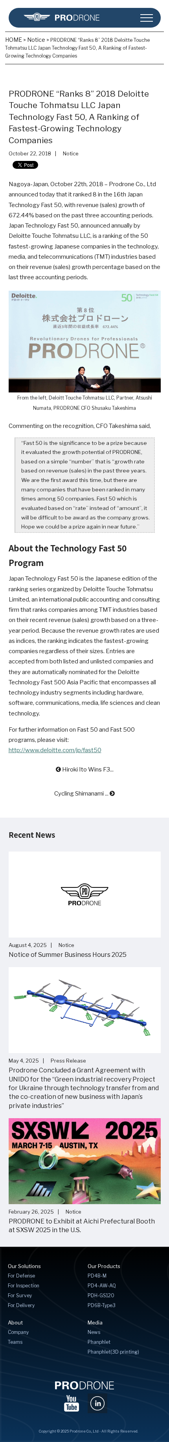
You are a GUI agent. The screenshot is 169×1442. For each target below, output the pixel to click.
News (94, 1332)
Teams (15, 1342)
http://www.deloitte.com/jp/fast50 (55, 750)
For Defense (21, 1276)
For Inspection (23, 1286)
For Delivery (21, 1305)
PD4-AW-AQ (102, 1286)
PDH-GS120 (101, 1295)
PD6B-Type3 (102, 1305)
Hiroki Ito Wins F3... (87, 769)
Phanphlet (99, 1342)
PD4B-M (97, 1276)
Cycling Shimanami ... (82, 793)
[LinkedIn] (97, 1401)
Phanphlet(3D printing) (113, 1352)
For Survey (20, 1295)
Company (18, 1332)
